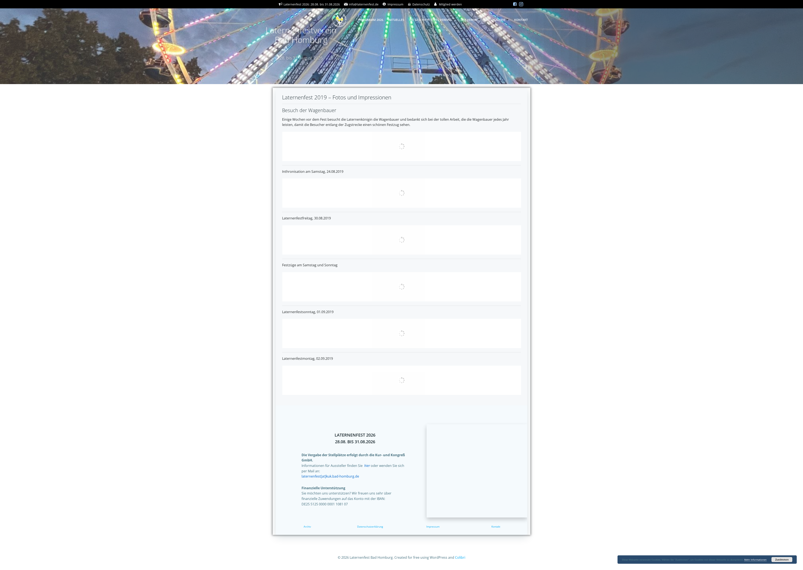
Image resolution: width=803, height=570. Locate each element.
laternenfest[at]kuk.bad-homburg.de (330, 476)
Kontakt (521, 20)
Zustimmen (782, 559)
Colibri (460, 557)
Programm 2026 (370, 20)
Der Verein (468, 20)
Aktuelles (396, 20)
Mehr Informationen (755, 559)
